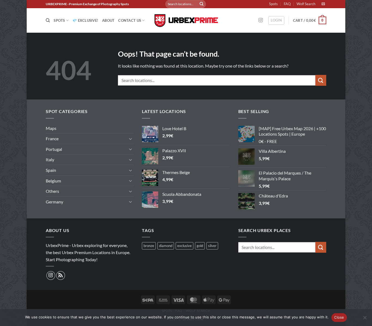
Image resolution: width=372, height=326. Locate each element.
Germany (54, 201)
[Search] (48, 20)
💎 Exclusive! (85, 20)
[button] (276, 20)
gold (200, 245)
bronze (149, 245)
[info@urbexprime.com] (324, 4)
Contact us (129, 20)
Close (339, 317)
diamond (165, 245)
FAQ (287, 4)
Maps (51, 128)
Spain (51, 170)
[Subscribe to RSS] (60, 275)
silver (212, 245)
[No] (364, 319)
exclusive (184, 245)
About (108, 20)
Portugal (54, 149)
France (52, 138)
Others (52, 191)
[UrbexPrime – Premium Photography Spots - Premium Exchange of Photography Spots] (186, 21)
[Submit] (201, 4)
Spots (273, 4)
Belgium (53, 180)
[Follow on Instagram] (260, 20)
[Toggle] (130, 138)
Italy (50, 159)
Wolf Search (306, 4)
